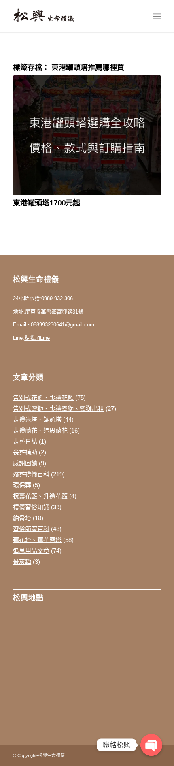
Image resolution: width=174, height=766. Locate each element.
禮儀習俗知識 (31, 507)
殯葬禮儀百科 (31, 474)
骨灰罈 (22, 561)
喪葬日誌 (25, 441)
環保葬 (22, 485)
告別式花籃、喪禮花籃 (43, 397)
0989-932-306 (57, 298)
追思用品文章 (31, 550)
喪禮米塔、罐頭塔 (37, 419)
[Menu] (157, 16)
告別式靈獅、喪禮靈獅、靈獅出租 (58, 408)
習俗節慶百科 (31, 528)
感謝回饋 (25, 463)
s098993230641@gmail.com (61, 325)
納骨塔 (22, 517)
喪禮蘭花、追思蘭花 (40, 430)
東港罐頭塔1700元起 (46, 202)
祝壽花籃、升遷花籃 (40, 496)
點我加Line (37, 338)
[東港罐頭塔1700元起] (87, 135)
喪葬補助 (25, 452)
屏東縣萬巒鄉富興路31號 (54, 312)
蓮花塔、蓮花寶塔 (37, 539)
